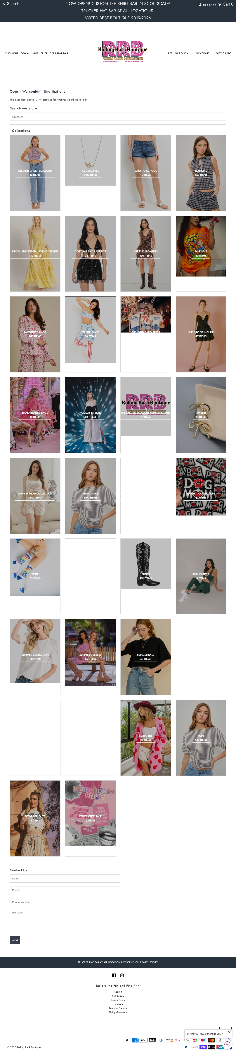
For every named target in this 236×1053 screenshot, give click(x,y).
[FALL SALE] (201, 246)
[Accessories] (90, 160)
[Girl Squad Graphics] (146, 314)
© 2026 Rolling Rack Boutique (24, 1047)
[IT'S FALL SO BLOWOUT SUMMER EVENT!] (146, 406)
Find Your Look (15, 53)
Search (118, 991)
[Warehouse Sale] (90, 813)
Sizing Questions (118, 1012)
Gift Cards (224, 53)
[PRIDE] (35, 567)
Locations (202, 53)
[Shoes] (146, 564)
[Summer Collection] (35, 651)
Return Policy (178, 53)
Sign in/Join (208, 4)
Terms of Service (118, 1008)
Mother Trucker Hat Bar (50, 53)
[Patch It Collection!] (201, 487)
